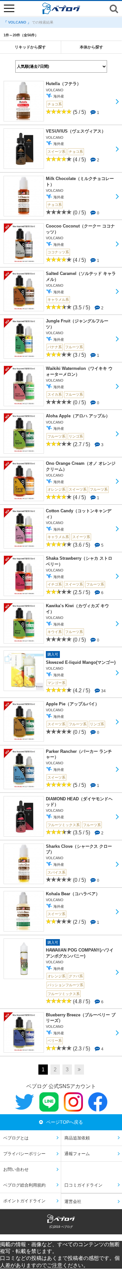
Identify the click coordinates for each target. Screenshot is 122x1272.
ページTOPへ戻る (64, 1122)
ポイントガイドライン (24, 1200)
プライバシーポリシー (24, 1153)
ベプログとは (16, 1138)
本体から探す (91, 47)
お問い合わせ (16, 1169)
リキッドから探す (30, 47)
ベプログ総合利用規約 (24, 1185)
